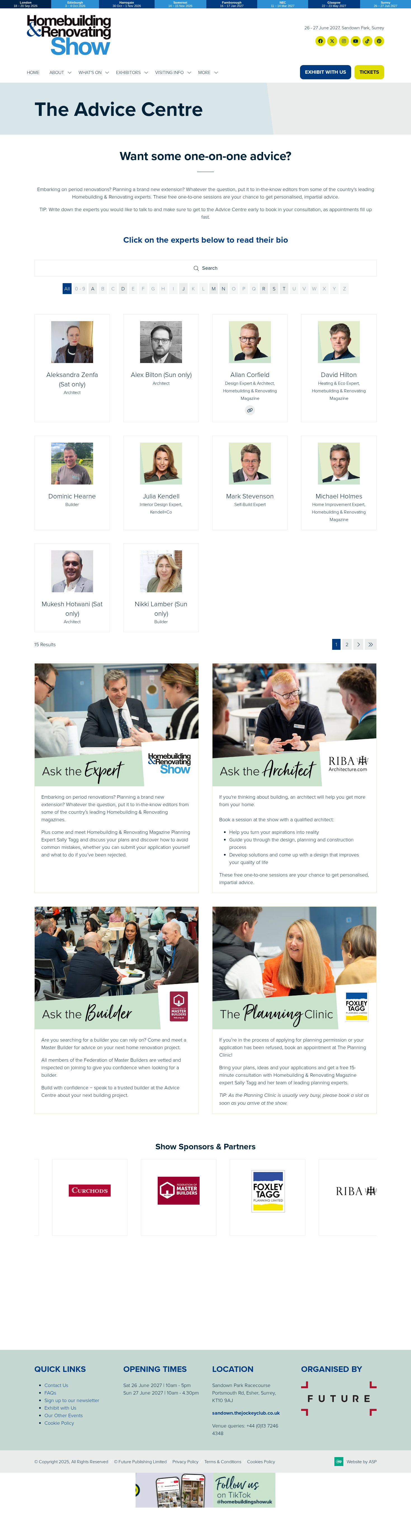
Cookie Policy (59, 1422)
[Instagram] (344, 41)
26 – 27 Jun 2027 (385, 4)
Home (33, 72)
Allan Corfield (250, 374)
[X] (332, 41)
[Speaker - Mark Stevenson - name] (249, 483)
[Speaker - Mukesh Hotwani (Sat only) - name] (72, 588)
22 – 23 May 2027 (334, 4)
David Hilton (339, 374)
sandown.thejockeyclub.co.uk (246, 1413)
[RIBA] (338, 1197)
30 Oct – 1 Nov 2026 (127, 4)
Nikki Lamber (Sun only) (161, 608)
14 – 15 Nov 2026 (180, 4)
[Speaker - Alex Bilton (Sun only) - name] (161, 368)
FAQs (50, 1392)
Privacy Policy (186, 1461)
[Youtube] (356, 41)
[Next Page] (358, 644)
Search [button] (211, 269)
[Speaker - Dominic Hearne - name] (72, 483)
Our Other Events (63, 1415)
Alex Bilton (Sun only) (161, 374)
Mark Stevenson (250, 495)
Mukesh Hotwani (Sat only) (72, 608)
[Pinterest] (379, 41)
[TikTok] (367, 41)
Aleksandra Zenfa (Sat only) (72, 379)
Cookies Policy (261, 1461)
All (67, 288)
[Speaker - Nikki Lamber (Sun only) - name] (161, 588)
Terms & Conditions (222, 1461)
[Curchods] (72, 1197)
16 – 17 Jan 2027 (232, 4)
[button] (325, 72)
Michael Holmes (339, 495)
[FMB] (161, 1197)
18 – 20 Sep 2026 (25, 4)
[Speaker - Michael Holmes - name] (338, 483)
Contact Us (56, 1385)
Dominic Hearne (72, 495)
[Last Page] (371, 644)
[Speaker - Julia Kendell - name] (161, 483)
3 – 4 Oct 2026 (75, 4)
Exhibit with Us (60, 1407)
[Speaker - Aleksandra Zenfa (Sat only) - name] (72, 368)
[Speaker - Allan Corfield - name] (249, 368)
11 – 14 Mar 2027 (282, 4)
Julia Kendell (161, 495)
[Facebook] (320, 41)
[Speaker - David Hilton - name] (338, 368)
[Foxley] (249, 1197)
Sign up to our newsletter (71, 1400)
